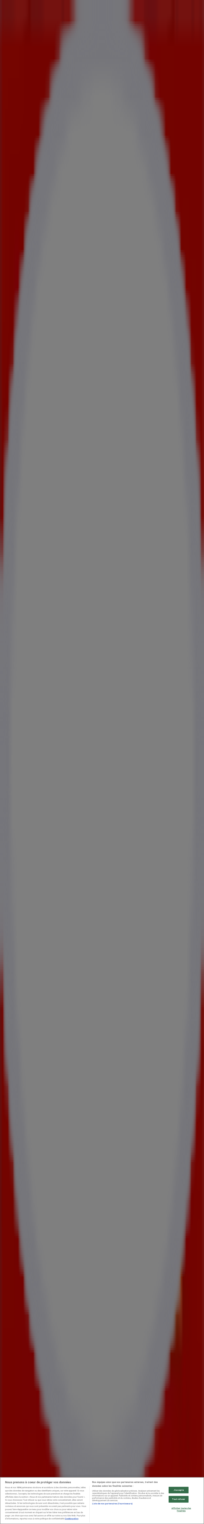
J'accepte (179, 1490)
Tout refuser (178, 1499)
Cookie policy (71, 1518)
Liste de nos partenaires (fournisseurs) (112, 1503)
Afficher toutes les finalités (181, 1509)
